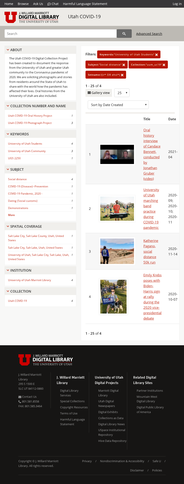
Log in (177, 4)
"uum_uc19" (147, 64)
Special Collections (72, 401)
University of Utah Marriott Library (29, 280)
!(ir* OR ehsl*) (104, 74)
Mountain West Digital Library (147, 399)
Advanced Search (149, 34)
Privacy (87, 461)
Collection (20, 291)
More (11, 215)
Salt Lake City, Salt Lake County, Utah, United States (36, 238)
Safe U (157, 461)
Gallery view (100, 93)
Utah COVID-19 (84, 16)
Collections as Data (110, 418)
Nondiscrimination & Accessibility (122, 461)
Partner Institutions (150, 391)
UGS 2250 (14, 158)
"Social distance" (105, 64)
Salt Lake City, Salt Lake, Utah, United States (35, 248)
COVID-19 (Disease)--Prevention (28, 186)
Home (8, 4)
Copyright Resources (74, 407)
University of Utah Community (27, 151)
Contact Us (29, 397)
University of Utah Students (25, 143)
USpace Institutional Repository (111, 432)
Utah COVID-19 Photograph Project (30, 123)
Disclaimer (137, 470)
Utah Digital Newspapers (106, 403)
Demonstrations (18, 208)
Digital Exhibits (108, 412)
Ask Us (38, 4)
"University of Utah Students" (127, 54)
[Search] (124, 33)
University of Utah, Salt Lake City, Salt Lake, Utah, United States (38, 257)
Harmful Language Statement (85, 4)
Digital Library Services (69, 393)
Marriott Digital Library (108, 393)
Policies (157, 470)
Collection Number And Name (38, 106)
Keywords (19, 134)
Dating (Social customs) (22, 201)
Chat (55, 4)
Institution (20, 270)
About (16, 50)
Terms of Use (68, 413)
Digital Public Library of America (150, 409)
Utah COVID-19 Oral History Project (30, 116)
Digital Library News (111, 424)
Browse (23, 4)
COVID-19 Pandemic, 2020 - (25, 193)
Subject (17, 169)
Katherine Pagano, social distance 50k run (150, 251)
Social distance (17, 179)
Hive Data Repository (112, 441)
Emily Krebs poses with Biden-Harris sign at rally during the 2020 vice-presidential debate (152, 296)
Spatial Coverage (26, 226)
